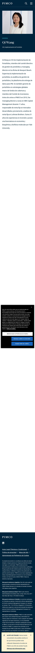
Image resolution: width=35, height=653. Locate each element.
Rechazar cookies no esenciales (22, 338)
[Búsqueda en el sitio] (26, 3)
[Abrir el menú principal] (31, 3)
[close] (31, 635)
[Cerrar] (31, 307)
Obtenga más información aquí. (16, 648)
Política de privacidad (9, 552)
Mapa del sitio (23, 552)
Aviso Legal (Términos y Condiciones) (14, 549)
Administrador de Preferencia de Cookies (15, 555)
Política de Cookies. (11, 328)
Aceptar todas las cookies (22, 343)
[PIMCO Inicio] (7, 3)
